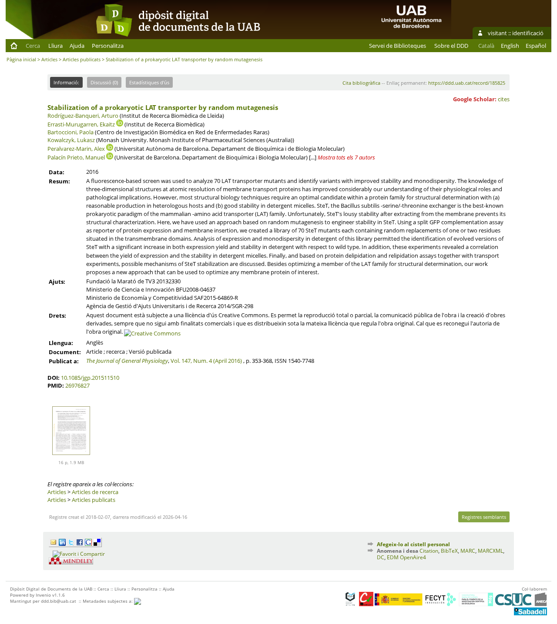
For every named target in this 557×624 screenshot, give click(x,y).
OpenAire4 (413, 557)
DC (380, 557)
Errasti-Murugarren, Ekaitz (81, 124)
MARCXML (490, 551)
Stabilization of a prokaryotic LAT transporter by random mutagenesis (162, 107)
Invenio (43, 595)
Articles (49, 59)
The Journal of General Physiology (127, 361)
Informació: (66, 82)
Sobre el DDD (451, 46)
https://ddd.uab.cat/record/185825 (466, 83)
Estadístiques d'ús (149, 82)
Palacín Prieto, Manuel (76, 157)
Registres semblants (484, 517)
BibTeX (449, 551)
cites (504, 99)
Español (536, 46)
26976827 (77, 385)
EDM (393, 557)
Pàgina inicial (21, 59)
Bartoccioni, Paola (70, 132)
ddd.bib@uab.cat (58, 601)
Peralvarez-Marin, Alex (76, 149)
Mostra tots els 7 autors (346, 157)
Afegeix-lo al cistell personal (413, 544)
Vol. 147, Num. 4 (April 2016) (206, 361)
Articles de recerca (95, 492)
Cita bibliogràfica (361, 83)
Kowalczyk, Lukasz (71, 140)
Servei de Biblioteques (397, 46)
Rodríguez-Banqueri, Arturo (82, 115)
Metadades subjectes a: (108, 601)
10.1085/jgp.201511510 (90, 378)
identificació (528, 33)
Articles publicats (82, 59)
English (510, 46)
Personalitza (108, 46)
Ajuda (77, 46)
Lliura (55, 46)
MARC (467, 551)
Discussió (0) (104, 82)
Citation (428, 551)
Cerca (33, 46)
